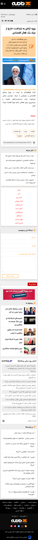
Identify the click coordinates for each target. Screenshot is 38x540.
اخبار (19, 190)
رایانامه (34, 246)
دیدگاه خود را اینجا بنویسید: (27, 254)
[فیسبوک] (6, 21)
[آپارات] (11, 526)
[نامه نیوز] (21, 4)
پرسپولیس (19, 212)
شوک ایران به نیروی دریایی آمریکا (23, 478)
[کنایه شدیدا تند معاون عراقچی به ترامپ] (29, 332)
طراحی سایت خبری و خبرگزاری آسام (17, 537)
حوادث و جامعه (7, 502)
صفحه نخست (32, 502)
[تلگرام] (5, 21)
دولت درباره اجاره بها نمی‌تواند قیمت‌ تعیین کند (19, 156)
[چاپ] (10, 21)
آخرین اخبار (19, 223)
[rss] (26, 526)
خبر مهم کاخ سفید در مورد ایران (24, 433)
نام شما (33, 237)
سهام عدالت (19, 219)
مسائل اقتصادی (30, 136)
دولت (25, 131)
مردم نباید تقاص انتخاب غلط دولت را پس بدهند (19, 168)
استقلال (19, 215)
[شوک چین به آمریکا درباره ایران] (29, 341)
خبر (19, 193)
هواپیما (19, 136)
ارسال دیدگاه (10, 276)
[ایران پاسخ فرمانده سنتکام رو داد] (29, 351)
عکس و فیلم (18, 505)
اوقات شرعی (19, 511)
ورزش (33, 505)
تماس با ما (23, 516)
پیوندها (8, 508)
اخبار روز (19, 197)
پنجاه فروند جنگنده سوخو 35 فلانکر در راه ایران (19, 124)
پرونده (15, 508)
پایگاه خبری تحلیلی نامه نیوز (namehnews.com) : (19, 89)
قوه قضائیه (17, 131)
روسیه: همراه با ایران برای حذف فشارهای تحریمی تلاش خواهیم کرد (18, 471)
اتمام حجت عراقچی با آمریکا (25, 451)
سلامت (26, 505)
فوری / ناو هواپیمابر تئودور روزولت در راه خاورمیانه (21, 493)
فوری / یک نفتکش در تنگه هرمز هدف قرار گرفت (19, 457)
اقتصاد (32, 131)
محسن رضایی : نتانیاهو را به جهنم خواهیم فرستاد (18, 438)
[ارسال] (12, 21)
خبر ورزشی (19, 204)
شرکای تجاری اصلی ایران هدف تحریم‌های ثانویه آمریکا (19, 463)
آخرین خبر (19, 208)
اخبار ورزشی (19, 201)
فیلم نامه (22, 508)
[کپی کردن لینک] (33, 143)
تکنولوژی (30, 508)
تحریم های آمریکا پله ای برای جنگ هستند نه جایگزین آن (14, 321)
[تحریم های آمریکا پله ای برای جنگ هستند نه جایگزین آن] (29, 320)
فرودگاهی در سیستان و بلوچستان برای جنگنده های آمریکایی (19, 485)
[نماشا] (15, 526)
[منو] (2, 4)
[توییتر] (8, 21)
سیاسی (23, 502)
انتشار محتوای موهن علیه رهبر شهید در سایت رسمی (18, 120)
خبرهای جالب (8, 505)
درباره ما (15, 516)
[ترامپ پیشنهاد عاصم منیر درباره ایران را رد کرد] (29, 311)
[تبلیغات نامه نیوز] (19, 60)
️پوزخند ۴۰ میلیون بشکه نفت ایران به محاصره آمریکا (20, 445)
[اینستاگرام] (22, 526)
